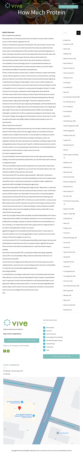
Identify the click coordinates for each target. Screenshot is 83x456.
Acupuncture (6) (68, 44)
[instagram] (8, 351)
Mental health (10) (69, 177)
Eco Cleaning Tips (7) (70, 102)
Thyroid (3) (67, 266)
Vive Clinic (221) (68, 281)
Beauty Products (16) (70, 58)
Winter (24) (67, 300)
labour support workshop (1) (71, 156)
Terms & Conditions (41, 450)
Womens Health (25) (69, 305)
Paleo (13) (66, 223)
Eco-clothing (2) (68, 106)
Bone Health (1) (68, 63)
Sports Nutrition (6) (69, 252)
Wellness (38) (67, 295)
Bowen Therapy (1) (69, 68)
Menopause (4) (68, 172)
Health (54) (67, 116)
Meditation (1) (68, 167)
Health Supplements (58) (71, 126)
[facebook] (4, 351)
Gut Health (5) (68, 111)
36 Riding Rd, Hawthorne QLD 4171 (13, 371)
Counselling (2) (68, 87)
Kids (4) (66, 150)
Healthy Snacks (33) (69, 135)
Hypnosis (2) (67, 140)
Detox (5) (66, 92)
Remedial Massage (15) (70, 238)
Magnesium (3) (68, 162)
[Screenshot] (41, 377)
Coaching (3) (67, 82)
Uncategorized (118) (69, 276)
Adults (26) (67, 49)
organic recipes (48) (69, 214)
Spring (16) (67, 257)
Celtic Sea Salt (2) (69, 73)
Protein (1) (67, 233)
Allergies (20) (67, 54)
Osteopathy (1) (68, 218)
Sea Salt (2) (67, 242)
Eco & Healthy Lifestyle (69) (72, 97)
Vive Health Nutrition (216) (71, 286)
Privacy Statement (53, 450)
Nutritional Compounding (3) (71, 202)
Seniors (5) (67, 247)
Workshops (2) (68, 310)
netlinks (69, 450)
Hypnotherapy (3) (69, 145)
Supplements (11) (69, 262)
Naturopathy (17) (69, 191)
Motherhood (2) (68, 186)
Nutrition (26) (68, 196)
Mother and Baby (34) (70, 182)
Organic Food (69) (69, 209)
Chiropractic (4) (68, 78)
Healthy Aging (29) (69, 131)
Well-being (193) (68, 290)
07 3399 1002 (6, 374)
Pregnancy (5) (68, 228)
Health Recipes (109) (70, 121)
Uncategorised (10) (69, 271)
